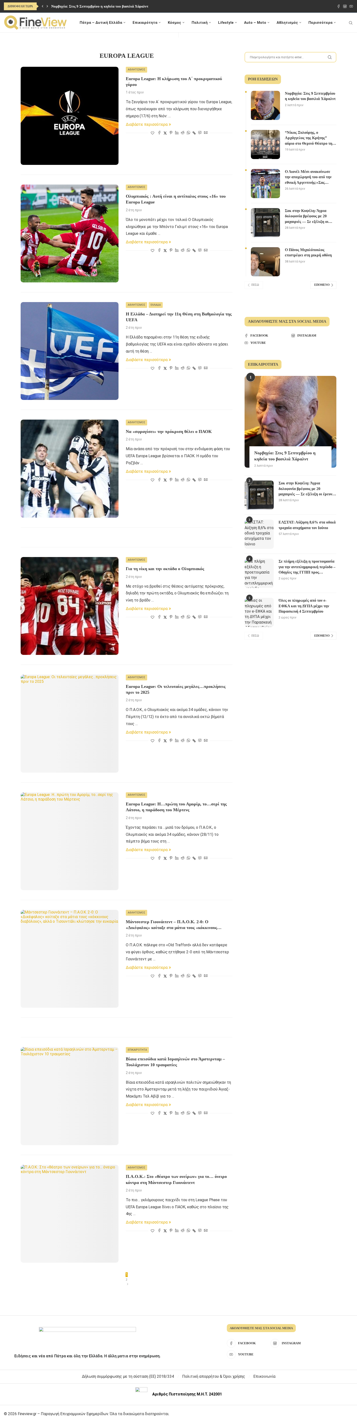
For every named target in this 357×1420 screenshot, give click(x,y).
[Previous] (42, 6)
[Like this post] (152, 133)
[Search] (350, 23)
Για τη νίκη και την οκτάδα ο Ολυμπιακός (165, 568)
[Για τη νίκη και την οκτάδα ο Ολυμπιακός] (70, 606)
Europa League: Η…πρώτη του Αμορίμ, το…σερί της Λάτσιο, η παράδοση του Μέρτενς (176, 807)
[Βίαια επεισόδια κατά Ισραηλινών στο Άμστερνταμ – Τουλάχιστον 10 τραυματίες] (70, 1096)
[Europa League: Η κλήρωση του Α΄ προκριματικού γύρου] (70, 116)
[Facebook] (338, 6)
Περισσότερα (320, 22)
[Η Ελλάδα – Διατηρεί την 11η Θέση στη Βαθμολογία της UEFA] (70, 351)
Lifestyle (226, 22)
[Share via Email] (205, 133)
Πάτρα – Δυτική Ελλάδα (101, 22)
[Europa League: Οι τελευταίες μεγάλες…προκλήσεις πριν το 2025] (70, 723)
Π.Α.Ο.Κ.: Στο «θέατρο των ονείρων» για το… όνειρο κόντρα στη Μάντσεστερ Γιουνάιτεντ (176, 1179)
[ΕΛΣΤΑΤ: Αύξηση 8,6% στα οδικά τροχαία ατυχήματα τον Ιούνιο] (259, 534)
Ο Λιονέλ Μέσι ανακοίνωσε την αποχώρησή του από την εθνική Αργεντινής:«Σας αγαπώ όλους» (308, 177)
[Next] (47, 6)
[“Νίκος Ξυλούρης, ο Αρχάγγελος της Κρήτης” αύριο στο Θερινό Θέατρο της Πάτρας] (265, 144)
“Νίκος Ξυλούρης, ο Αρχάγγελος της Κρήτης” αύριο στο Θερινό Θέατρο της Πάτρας (309, 138)
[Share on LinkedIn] (176, 133)
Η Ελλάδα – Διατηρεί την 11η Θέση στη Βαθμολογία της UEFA (179, 317)
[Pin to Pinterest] (171, 133)
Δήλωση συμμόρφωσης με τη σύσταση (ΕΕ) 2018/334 (128, 1376)
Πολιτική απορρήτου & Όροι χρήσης (213, 1376)
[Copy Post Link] (194, 133)
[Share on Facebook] (159, 133)
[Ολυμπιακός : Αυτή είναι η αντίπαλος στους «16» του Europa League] (70, 233)
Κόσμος (174, 22)
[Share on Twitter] (165, 133)
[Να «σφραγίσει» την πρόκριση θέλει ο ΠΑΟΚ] (70, 468)
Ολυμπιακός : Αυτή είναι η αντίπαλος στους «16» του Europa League (176, 199)
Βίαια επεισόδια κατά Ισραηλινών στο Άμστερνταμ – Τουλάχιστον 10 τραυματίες (175, 1062)
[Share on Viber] (200, 133)
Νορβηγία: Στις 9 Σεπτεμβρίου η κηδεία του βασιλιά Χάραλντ (99, 6)
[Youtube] (351, 6)
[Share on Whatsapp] (188, 133)
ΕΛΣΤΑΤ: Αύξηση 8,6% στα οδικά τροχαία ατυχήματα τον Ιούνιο (307, 525)
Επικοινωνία (264, 1376)
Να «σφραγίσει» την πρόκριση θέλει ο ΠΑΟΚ (169, 431)
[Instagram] (345, 6)
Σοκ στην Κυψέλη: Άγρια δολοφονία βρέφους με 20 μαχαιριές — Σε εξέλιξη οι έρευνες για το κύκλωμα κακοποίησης (306, 216)
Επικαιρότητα (145, 22)
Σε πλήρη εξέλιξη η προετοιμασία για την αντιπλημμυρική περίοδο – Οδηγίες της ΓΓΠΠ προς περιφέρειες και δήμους (307, 567)
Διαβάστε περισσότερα (147, 124)
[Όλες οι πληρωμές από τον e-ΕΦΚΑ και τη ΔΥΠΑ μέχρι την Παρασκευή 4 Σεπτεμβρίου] (259, 612)
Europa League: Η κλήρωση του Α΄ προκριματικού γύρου (174, 81)
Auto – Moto (255, 22)
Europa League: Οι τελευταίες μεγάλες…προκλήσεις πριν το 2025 (176, 689)
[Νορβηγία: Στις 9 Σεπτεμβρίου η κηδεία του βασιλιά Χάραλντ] (265, 105)
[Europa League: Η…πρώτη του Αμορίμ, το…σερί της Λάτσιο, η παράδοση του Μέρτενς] (70, 841)
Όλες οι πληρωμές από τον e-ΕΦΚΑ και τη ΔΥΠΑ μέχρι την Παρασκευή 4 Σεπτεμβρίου (304, 605)
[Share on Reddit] (182, 133)
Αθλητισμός (287, 22)
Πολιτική (200, 22)
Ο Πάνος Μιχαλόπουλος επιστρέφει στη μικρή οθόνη (308, 252)
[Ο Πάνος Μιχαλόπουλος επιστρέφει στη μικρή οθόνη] (265, 261)
